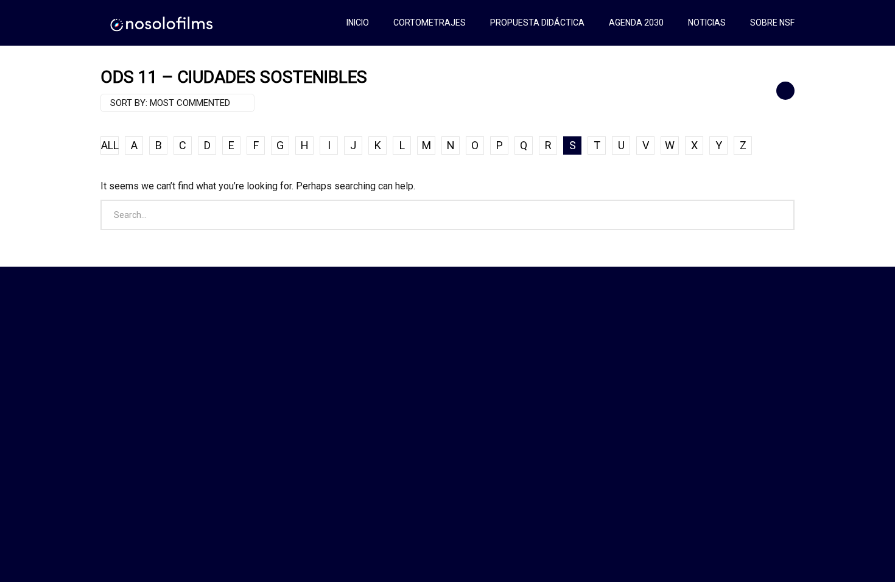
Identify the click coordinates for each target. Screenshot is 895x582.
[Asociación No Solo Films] (162, 23)
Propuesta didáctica (537, 22)
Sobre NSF (772, 22)
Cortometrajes (429, 22)
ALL (110, 145)
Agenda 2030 (636, 22)
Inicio (357, 22)
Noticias (707, 22)
